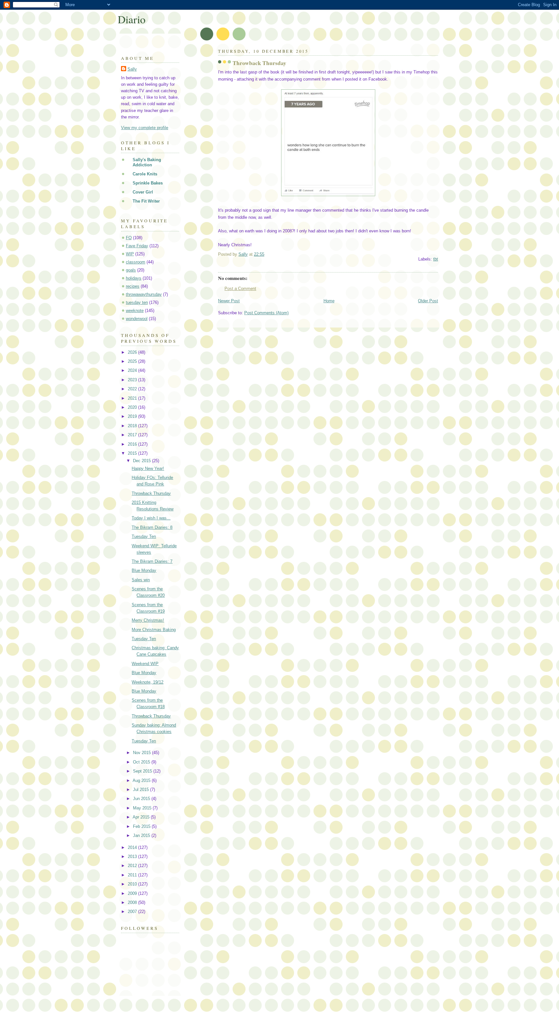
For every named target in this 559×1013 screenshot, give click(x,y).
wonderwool (137, 318)
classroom (135, 262)
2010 (133, 884)
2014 (133, 847)
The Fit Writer (146, 201)
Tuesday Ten (144, 536)
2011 (133, 875)
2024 (133, 370)
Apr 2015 (142, 817)
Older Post (428, 300)
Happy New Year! (148, 468)
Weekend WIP (145, 663)
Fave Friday (137, 245)
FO (129, 237)
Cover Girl (143, 192)
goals (131, 270)
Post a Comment (240, 288)
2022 (133, 388)
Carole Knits (145, 174)
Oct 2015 (142, 762)
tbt (435, 259)
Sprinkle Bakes (148, 183)
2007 (133, 911)
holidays (133, 278)
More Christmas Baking (154, 629)
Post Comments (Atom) (266, 312)
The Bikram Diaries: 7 (152, 561)
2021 (133, 398)
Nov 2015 (142, 752)
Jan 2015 (142, 835)
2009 (133, 893)
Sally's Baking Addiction (147, 162)
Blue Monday (144, 570)
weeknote (135, 310)
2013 (133, 856)
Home (328, 300)
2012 (133, 865)
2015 (133, 453)
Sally (132, 69)
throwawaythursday (144, 294)
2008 (133, 902)
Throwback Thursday (151, 493)
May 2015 (143, 808)
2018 (133, 425)
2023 (133, 379)
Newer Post (229, 300)
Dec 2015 (142, 460)
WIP (130, 253)
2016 (133, 444)
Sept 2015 (143, 771)
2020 (133, 407)
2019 (133, 416)
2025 (133, 361)
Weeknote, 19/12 (147, 682)
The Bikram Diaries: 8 (152, 527)
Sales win (141, 579)
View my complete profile (144, 127)
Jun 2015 (142, 798)
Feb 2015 (142, 826)
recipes (132, 286)
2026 (133, 352)
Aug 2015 (142, 780)
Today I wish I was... (151, 518)
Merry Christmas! (148, 620)
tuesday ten (137, 302)
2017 (133, 434)
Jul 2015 (141, 789)
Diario (132, 19)
